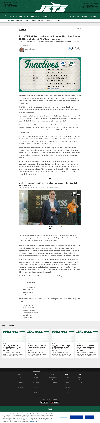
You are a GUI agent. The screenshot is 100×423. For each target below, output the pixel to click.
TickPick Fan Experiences (35, 395)
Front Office (67, 384)
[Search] (70, 16)
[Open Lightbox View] (50, 211)
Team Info (67, 374)
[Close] (97, 417)
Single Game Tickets (35, 384)
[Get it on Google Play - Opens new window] (55, 403)
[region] (50, 417)
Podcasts (80, 384)
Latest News (80, 377)
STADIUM (53, 374)
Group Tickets (36, 382)
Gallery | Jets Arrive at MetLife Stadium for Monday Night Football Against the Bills (48, 184)
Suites (35, 387)
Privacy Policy (33, 421)
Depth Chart (67, 387)
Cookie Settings (63, 417)
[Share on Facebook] (69, 49)
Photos (80, 382)
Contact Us (19, 389)
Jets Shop (20, 384)
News (80, 374)
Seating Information (53, 377)
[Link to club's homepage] (4, 16)
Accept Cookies (89, 417)
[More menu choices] (57, 16)
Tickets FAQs (35, 392)
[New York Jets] (50, 409)
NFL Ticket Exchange (35, 389)
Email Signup (20, 387)
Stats (67, 392)
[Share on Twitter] (72, 49)
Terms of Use (19, 382)
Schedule (68, 379)
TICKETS (36, 374)
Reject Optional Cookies (76, 417)
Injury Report (67, 389)
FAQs (20, 377)
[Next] (61, 226)
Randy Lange (28, 48)
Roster (67, 377)
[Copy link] (78, 48)
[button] (48, 360)
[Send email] (75, 49)
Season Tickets (35, 379)
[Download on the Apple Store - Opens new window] (44, 402)
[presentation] (97, 360)
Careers (19, 379)
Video (80, 379)
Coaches (67, 382)
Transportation (53, 384)
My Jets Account (35, 377)
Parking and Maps (53, 382)
